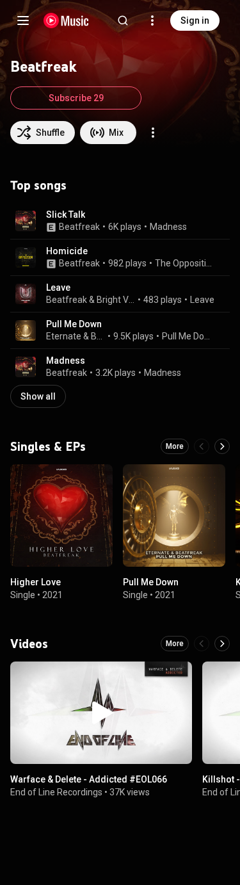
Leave (58, 287)
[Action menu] (152, 132)
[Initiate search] (123, 20)
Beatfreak (79, 227)
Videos (29, 643)
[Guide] (23, 20)
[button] (25, 221)
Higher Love (35, 582)
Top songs (38, 185)
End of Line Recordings (56, 792)
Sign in (194, 20)
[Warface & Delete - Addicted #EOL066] (101, 713)
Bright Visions (116, 300)
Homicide (67, 251)
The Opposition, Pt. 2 (185, 263)
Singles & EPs (48, 446)
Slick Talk (65, 214)
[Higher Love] (61, 515)
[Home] (66, 20)
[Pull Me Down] (174, 515)
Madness (168, 227)
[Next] (222, 446)
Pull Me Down (74, 324)
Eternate (63, 336)
